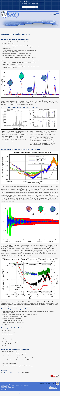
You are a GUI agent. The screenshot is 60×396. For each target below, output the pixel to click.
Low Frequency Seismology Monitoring (11, 372)
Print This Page (47, 21)
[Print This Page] (43, 22)
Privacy (1, 389)
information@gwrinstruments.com (37, 1)
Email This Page (55, 21)
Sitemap (6, 389)
